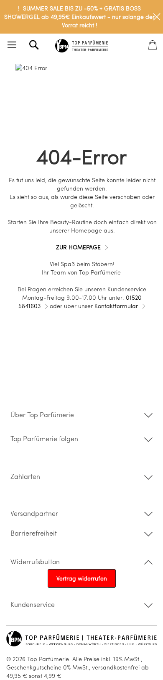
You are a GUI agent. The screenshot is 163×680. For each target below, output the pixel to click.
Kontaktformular (116, 306)
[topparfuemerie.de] (81, 44)
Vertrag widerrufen (81, 578)
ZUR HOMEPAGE (78, 247)
